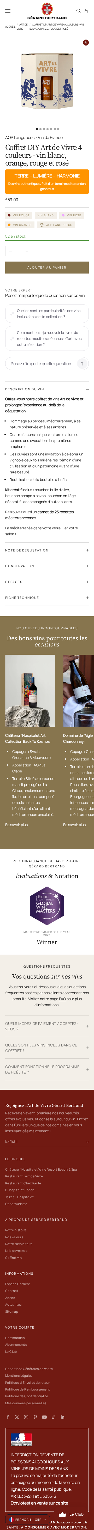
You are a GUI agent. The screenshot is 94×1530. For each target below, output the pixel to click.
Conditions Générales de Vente (29, 1369)
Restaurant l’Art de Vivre (24, 1176)
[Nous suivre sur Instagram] (26, 1417)
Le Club (11, 1351)
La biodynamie (16, 1250)
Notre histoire (16, 1230)
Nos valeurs (14, 1237)
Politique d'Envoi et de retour (27, 1382)
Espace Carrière (17, 1284)
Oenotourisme (16, 1204)
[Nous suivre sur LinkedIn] (62, 1417)
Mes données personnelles (25, 1403)
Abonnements (16, 1344)
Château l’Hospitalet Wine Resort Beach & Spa (41, 1169)
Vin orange (22, 225)
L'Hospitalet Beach (19, 1190)
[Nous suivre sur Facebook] (7, 1417)
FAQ (62, 998)
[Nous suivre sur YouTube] (44, 1417)
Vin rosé (74, 215)
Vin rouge (21, 215)
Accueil (10, 26)
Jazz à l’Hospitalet (19, 1197)
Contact (11, 1290)
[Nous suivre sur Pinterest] (35, 1417)
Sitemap (11, 1311)
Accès (10, 1298)
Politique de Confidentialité (26, 1396)
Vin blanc (46, 215)
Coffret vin (13, 1257)
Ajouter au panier (47, 267)
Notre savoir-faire (19, 1244)
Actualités (13, 1304)
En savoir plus (16, 824)
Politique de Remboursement (27, 1389)
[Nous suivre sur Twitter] (17, 1417)
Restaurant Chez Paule (23, 1183)
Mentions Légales (19, 1375)
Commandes (15, 1338)
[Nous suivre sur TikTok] (53, 1417)
